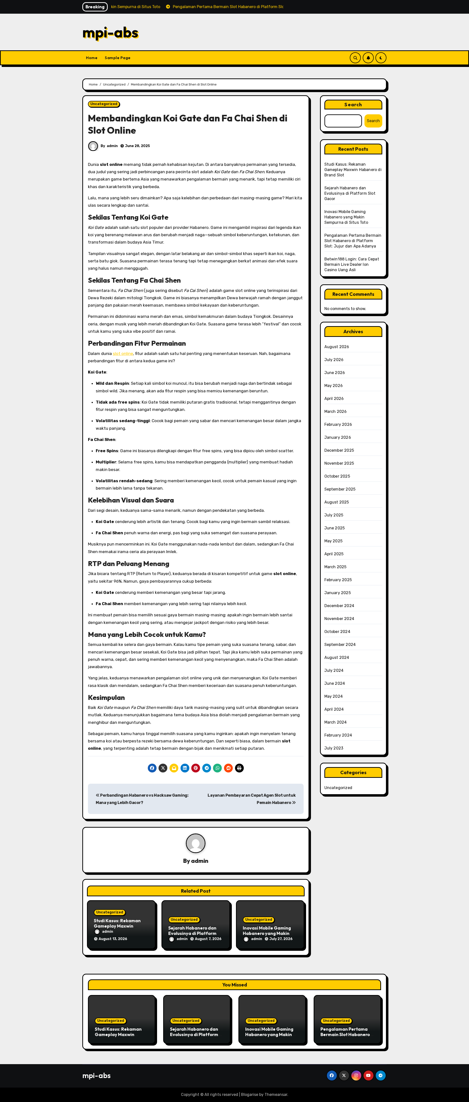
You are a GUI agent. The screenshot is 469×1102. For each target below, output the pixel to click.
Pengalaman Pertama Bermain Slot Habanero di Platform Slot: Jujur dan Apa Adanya (353, 240)
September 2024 (340, 644)
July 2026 (334, 359)
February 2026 (338, 424)
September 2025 (340, 489)
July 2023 (333, 748)
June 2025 (334, 528)
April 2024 (334, 709)
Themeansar (276, 1094)
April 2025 (334, 554)
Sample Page (118, 57)
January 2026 (337, 437)
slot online (123, 353)
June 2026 (334, 372)
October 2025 (337, 476)
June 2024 (334, 683)
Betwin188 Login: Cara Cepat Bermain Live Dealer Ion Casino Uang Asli (351, 264)
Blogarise (249, 1094)
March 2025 (335, 567)
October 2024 (337, 631)
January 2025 (337, 592)
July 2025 (333, 515)
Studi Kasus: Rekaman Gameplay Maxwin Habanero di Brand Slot (118, 926)
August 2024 (336, 657)
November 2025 (339, 463)
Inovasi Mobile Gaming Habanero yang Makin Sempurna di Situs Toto (267, 933)
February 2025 (338, 580)
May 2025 (333, 541)
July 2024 (334, 670)
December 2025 (339, 450)
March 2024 (335, 722)
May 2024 (333, 696)
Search (353, 104)
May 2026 (333, 385)
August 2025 (336, 502)
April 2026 (334, 398)
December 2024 (339, 605)
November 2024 (339, 618)
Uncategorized (103, 104)
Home (91, 57)
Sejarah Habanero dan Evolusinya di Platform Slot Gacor (192, 933)
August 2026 (336, 346)
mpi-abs (110, 32)
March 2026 (335, 411)
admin (112, 146)
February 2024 (338, 735)
